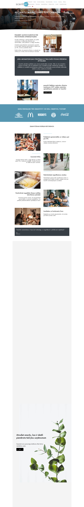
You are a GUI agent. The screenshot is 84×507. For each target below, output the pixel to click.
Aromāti (56, 4)
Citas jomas (38, 4)
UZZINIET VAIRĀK (47, 92)
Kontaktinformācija (63, 4)
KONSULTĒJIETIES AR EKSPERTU (42, 72)
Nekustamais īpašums (30, 4)
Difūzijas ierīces (51, 4)
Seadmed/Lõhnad (44, 4)
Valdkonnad (29, 6)
